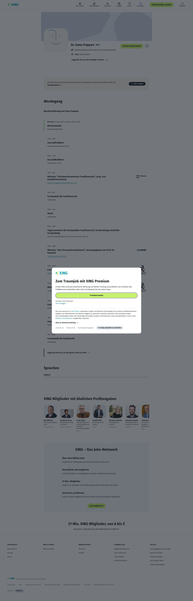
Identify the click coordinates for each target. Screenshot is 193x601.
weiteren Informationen (64, 318)
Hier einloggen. (61, 303)
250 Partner (75, 311)
